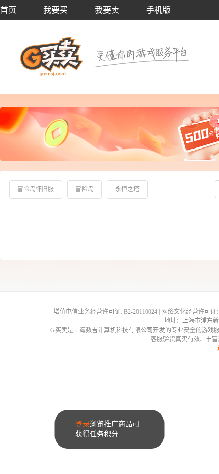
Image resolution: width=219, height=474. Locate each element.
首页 (8, 10)
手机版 (158, 10)
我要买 (55, 10)
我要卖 (107, 10)
